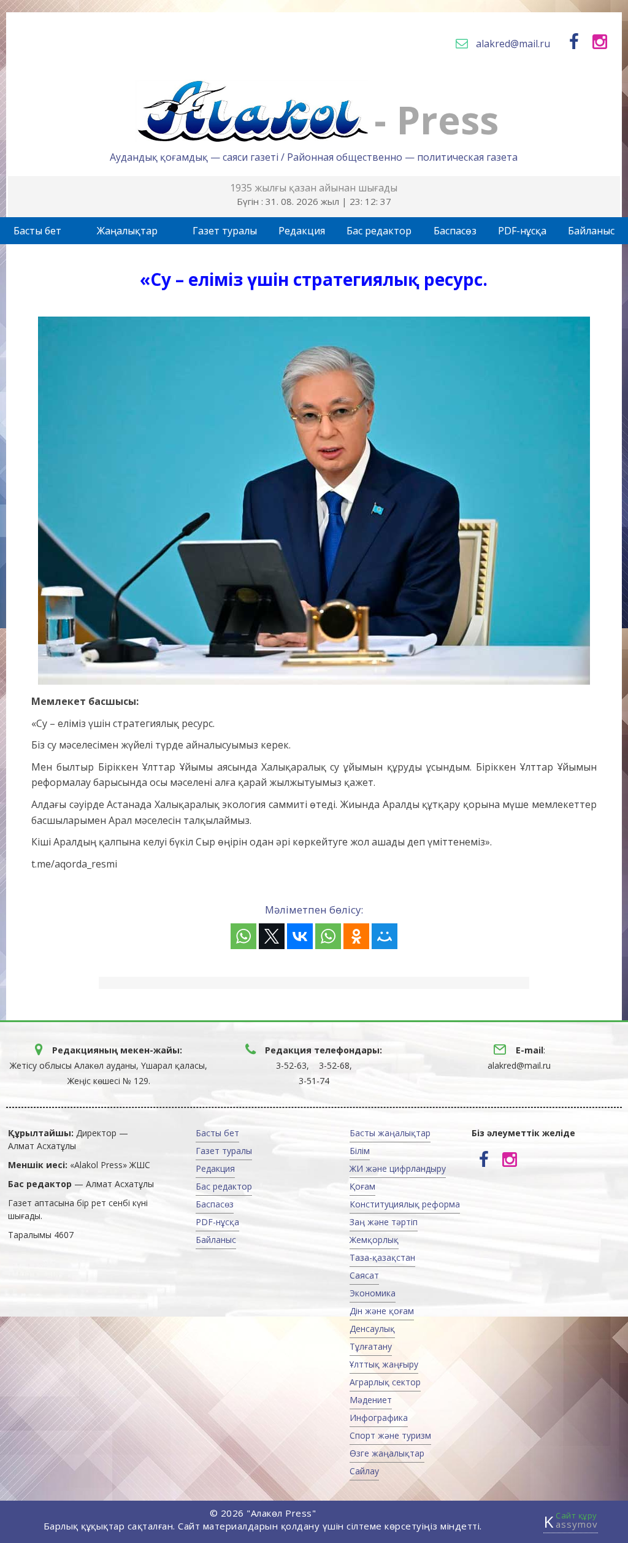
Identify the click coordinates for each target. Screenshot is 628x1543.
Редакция (301, 230)
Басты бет (37, 230)
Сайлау (364, 1471)
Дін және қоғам (382, 1311)
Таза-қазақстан (382, 1257)
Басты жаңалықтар (390, 1133)
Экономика (373, 1293)
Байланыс (591, 230)
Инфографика (379, 1417)
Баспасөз (455, 230)
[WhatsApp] (243, 936)
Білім (360, 1150)
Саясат (364, 1275)
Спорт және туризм (390, 1435)
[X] (272, 936)
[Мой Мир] (384, 936)
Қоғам (362, 1186)
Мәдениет (371, 1400)
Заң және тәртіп (384, 1222)
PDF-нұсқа (522, 230)
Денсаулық (372, 1328)
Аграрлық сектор (385, 1382)
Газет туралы (225, 230)
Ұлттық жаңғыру (384, 1364)
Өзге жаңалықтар (387, 1453)
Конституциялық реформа (405, 1204)
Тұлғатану (371, 1346)
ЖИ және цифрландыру (398, 1168)
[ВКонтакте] (300, 936)
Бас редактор (379, 230)
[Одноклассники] (356, 936)
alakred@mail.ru (513, 43)
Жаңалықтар (127, 230)
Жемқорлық (374, 1239)
